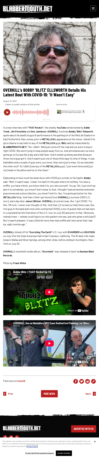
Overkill (21, 380)
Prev (10, 393)
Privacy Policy (32, 446)
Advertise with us (84, 428)
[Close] (95, 441)
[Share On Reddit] (87, 381)
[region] (49, 447)
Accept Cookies (63, 453)
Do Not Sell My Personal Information (39, 453)
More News (49, 393)
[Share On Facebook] (75, 381)
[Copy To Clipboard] (93, 381)
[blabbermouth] (28, 11)
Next (88, 393)
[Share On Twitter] (81, 381)
